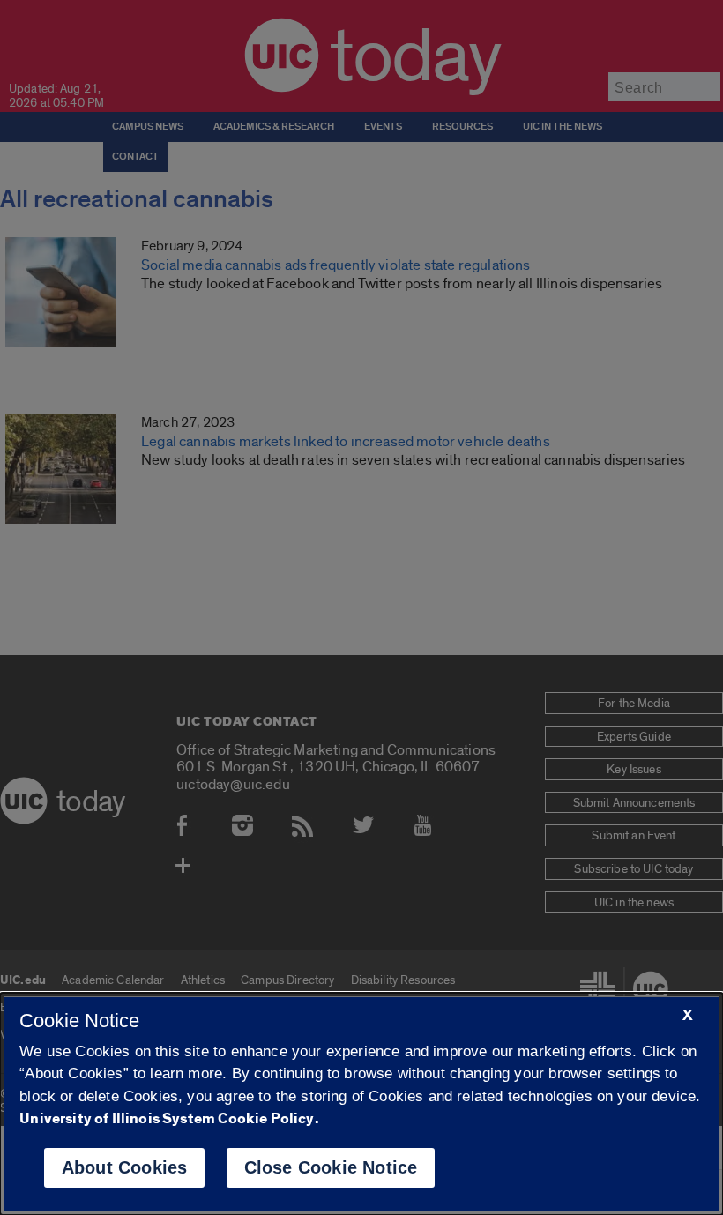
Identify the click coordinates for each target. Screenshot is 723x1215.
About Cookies (125, 1167)
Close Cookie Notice (331, 1167)
